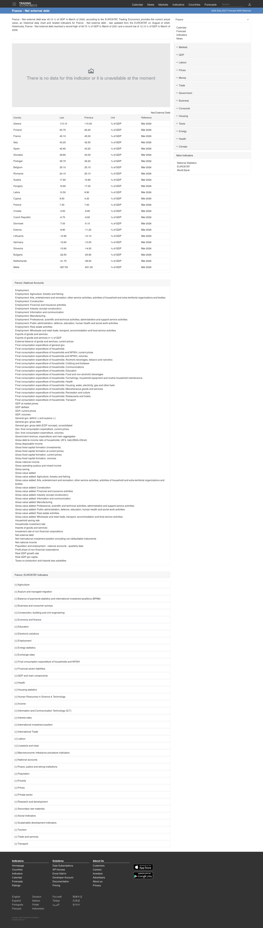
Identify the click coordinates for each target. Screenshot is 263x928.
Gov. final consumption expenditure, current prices (42, 429)
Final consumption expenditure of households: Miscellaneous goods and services (59, 389)
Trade (181, 85)
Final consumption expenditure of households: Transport (45, 400)
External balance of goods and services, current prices (44, 341)
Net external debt (24, 535)
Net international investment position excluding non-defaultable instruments (55, 538)
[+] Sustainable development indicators (35, 822)
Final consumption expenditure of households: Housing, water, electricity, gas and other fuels (65, 385)
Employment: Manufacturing (30, 316)
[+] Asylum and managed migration (33, 591)
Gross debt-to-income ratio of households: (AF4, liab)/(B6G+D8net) (51, 440)
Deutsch (36, 896)
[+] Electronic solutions (27, 633)
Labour (182, 62)
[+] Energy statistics (25, 647)
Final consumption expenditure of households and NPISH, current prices (54, 352)
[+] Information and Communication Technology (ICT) (43, 710)
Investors (98, 873)
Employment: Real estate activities (33, 326)
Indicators (181, 35)
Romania (18, 173)
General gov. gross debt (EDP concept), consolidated (43, 425)
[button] (249, 5)
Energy (182, 131)
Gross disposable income (29, 443)
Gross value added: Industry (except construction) (41, 494)
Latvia (16, 192)
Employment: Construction (29, 301)
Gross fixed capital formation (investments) (38, 447)
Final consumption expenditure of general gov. (40, 345)
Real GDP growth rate (27, 553)
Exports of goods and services (31, 334)
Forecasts (17, 881)
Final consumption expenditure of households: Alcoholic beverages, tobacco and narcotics (63, 359)
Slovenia (18, 248)
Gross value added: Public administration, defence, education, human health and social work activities (70, 509)
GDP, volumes (23, 414)
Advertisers (99, 877)
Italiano (36, 900)
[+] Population (22, 773)
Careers (97, 869)
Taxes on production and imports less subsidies (40, 560)
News (179, 38)
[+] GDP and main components (31, 675)
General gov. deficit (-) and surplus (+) (35, 418)
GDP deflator (22, 407)
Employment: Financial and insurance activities (40, 305)
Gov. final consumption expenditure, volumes (39, 432)
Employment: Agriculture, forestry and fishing (39, 294)
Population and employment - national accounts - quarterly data (49, 546)
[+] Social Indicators (25, 815)
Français (16, 908)
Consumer (184, 108)
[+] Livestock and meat (27, 745)
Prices (182, 70)
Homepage (18, 865)
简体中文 (77, 896)
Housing (183, 116)
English (16, 896)
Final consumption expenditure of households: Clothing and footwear (52, 363)
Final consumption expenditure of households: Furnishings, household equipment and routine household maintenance (78, 378)
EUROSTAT (140, 23)
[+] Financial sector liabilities (30, 668)
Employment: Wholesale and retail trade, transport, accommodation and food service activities (65, 330)
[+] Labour (20, 738)
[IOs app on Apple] (143, 867)
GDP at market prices (26, 403)
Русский (57, 896)
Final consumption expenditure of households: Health (44, 381)
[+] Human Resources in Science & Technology (40, 696)
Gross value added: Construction (33, 487)
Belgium (17, 167)
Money (182, 77)
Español (16, 900)
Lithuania (18, 236)
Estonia (17, 229)
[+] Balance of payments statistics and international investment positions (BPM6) (58, 598)
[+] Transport (21, 843)
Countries (17, 869)
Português (17, 904)
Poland (17, 204)
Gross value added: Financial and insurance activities (44, 491)
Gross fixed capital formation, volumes (35, 458)
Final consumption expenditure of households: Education (46, 370)
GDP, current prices (25, 410)
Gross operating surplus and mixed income (38, 465)
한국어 (76, 904)
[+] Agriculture (22, 584)
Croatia (17, 211)
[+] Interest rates (23, 717)
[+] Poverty (20, 780)
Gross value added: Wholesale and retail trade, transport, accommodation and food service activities (69, 516)
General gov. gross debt (28, 421)
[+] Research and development (31, 801)
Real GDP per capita (26, 557)
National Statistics (186, 163)
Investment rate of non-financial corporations (39, 531)
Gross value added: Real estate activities (37, 513)
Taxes (181, 123)
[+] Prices (20, 787)
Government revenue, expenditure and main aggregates (45, 436)
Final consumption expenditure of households (39, 348)
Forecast (181, 31)
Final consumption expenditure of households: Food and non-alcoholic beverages (59, 374)
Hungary (18, 186)
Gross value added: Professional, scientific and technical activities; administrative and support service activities (74, 505)
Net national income (26, 542)
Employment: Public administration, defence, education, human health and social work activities (66, 323)
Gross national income (27, 462)
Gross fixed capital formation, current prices (38, 454)
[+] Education (22, 626)
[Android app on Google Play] (143, 875)
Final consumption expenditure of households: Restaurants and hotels (53, 396)
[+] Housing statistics (26, 689)
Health (182, 138)
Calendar (181, 27)
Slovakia (18, 154)
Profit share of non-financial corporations (37, 549)
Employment (22, 290)
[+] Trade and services (26, 836)
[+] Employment (23, 640)
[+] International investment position (34, 724)
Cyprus (17, 198)
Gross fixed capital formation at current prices (39, 451)
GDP (181, 54)
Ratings (16, 885)
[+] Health (20, 682)
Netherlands (20, 261)
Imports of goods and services (31, 527)
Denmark (18, 223)
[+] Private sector (24, 794)
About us (97, 881)
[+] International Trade (26, 731)
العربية (56, 904)
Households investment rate (30, 524)
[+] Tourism (20, 829)
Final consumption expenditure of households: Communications (49, 367)
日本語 (76, 900)
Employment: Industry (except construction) (38, 308)
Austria (17, 179)
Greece (17, 123)
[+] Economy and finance (28, 619)
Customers (99, 865)
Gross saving (22, 469)
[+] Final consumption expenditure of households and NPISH (47, 661)
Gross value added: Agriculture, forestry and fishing (42, 476)
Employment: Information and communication (39, 312)
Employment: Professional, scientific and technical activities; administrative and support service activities (71, 319)
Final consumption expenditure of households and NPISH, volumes (51, 356)
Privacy (97, 885)
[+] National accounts (26, 759)
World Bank (183, 170)
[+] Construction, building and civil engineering (40, 612)
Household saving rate (27, 520)
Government (185, 93)
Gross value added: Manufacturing (33, 502)
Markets (182, 47)
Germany (18, 242)
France (17, 136)
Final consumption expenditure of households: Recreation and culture (52, 392)
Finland (17, 130)
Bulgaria (18, 254)
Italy (15, 142)
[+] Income (20, 703)
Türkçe (56, 900)
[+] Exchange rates (25, 654)
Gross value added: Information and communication (43, 498)
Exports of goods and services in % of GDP (38, 337)
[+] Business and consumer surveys (34, 605)
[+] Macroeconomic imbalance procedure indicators (42, 752)
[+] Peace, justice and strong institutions (36, 766)
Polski (35, 904)
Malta (16, 267)
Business (183, 100)
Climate (182, 146)
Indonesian (38, 908)
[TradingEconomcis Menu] (15, 4)
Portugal (18, 161)
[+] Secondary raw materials (30, 808)
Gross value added (25, 473)
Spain (16, 148)
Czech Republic (22, 217)
